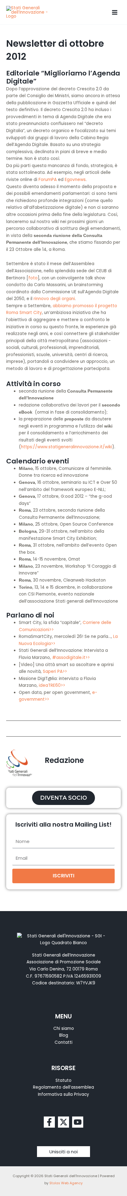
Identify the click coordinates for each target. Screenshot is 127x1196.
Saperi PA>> (55, 671)
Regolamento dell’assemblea (63, 1087)
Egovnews (75, 180)
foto (33, 278)
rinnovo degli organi (54, 299)
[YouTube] (77, 1122)
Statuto (63, 1080)
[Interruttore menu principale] (115, 12)
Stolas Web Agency (66, 1183)
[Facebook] (49, 1122)
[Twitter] (63, 1122)
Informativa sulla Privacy (63, 1094)
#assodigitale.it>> (71, 657)
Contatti (63, 1042)
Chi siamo (63, 1028)
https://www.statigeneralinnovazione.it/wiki (66, 447)
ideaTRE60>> (52, 685)
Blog (63, 1035)
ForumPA (48, 180)
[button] (63, 1151)
